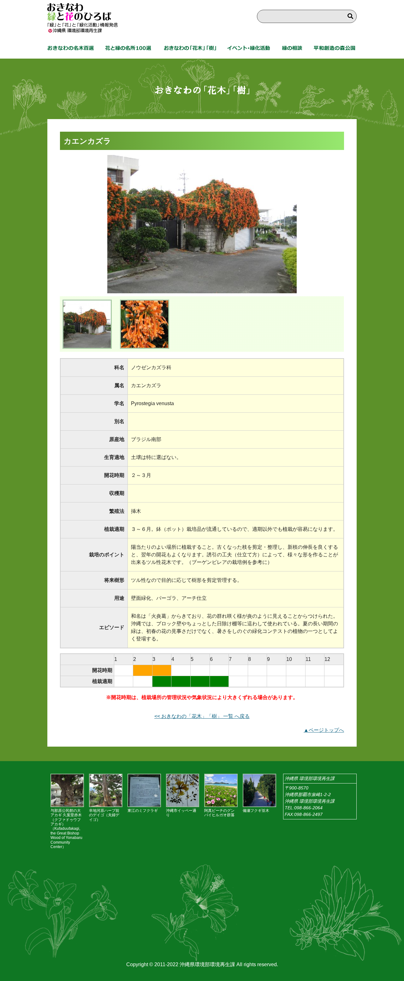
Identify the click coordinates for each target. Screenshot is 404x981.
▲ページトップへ (324, 730)
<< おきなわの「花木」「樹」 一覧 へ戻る (202, 716)
